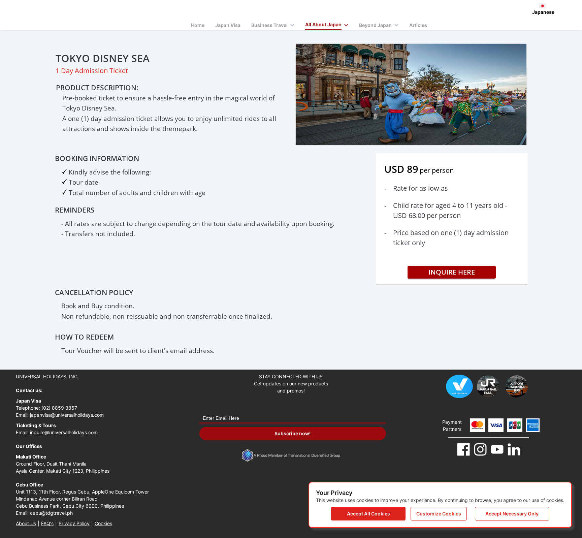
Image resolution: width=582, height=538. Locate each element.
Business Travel (269, 25)
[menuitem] (197, 24)
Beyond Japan (375, 25)
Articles (418, 25)
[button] (197, 24)
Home (197, 25)
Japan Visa (227, 25)
